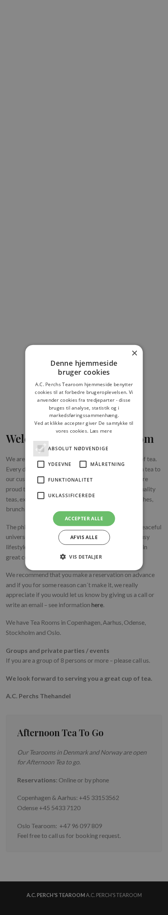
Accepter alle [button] (84, 518)
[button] (84, 557)
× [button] (134, 353)
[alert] (84, 457)
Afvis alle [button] (84, 537)
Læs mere (101, 431)
